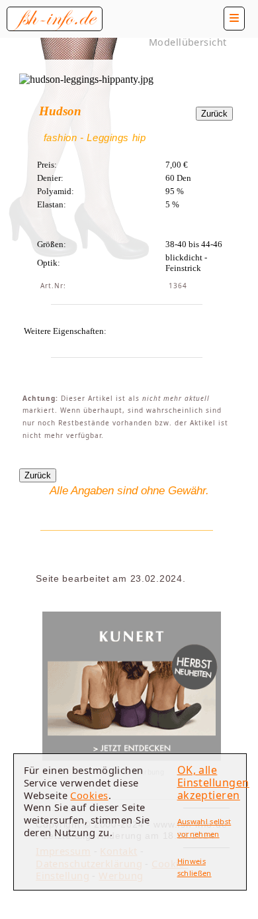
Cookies (89, 795)
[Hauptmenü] (234, 18)
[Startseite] (55, 19)
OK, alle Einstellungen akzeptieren (213, 782)
